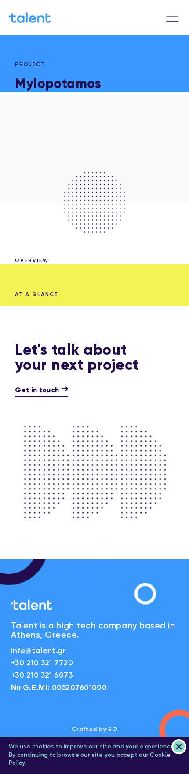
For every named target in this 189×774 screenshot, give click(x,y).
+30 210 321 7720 (42, 663)
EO (112, 730)
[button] (172, 19)
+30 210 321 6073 (42, 675)
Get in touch (37, 390)
